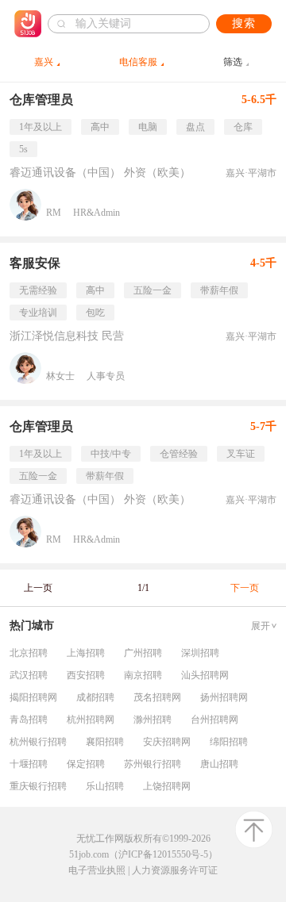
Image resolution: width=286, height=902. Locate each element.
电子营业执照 (97, 870)
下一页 (244, 587)
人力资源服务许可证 (175, 870)
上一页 (38, 587)
